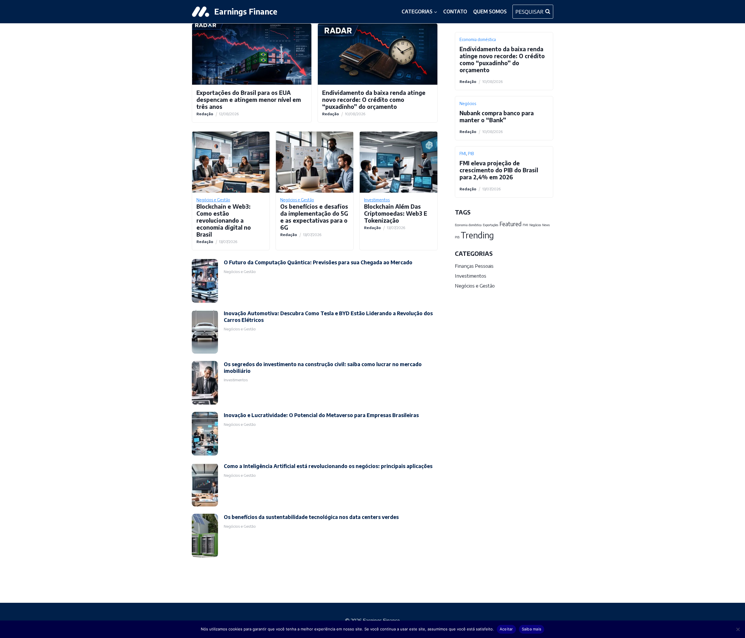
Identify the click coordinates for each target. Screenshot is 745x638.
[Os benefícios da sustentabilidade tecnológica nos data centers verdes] (205, 535)
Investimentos (377, 199)
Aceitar (506, 629)
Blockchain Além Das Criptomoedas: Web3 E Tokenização (395, 213)
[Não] (738, 629)
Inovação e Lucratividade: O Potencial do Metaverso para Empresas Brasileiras (321, 415)
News (546, 225)
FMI (463, 153)
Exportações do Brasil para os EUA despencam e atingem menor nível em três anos (248, 99)
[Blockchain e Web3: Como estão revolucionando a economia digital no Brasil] (230, 162)
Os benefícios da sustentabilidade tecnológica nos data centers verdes (311, 517)
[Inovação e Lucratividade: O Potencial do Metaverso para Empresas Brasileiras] (205, 434)
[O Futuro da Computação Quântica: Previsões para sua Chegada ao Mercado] (205, 281)
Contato (455, 11)
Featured (510, 223)
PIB (471, 153)
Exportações (490, 225)
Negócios (468, 103)
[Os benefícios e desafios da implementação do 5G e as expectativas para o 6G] (314, 162)
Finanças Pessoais (474, 266)
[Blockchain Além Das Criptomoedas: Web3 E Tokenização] (398, 162)
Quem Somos (490, 11)
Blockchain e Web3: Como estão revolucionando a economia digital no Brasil (223, 220)
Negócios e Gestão (213, 199)
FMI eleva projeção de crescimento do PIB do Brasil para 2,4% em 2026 (499, 170)
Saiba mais (532, 629)
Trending (477, 235)
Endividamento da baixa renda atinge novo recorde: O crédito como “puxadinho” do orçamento (373, 99)
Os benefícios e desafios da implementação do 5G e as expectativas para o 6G (314, 217)
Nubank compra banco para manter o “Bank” (497, 116)
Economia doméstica (478, 39)
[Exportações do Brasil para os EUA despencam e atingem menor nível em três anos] (251, 54)
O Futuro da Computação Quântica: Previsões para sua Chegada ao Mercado (318, 262)
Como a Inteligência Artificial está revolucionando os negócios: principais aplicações (328, 466)
